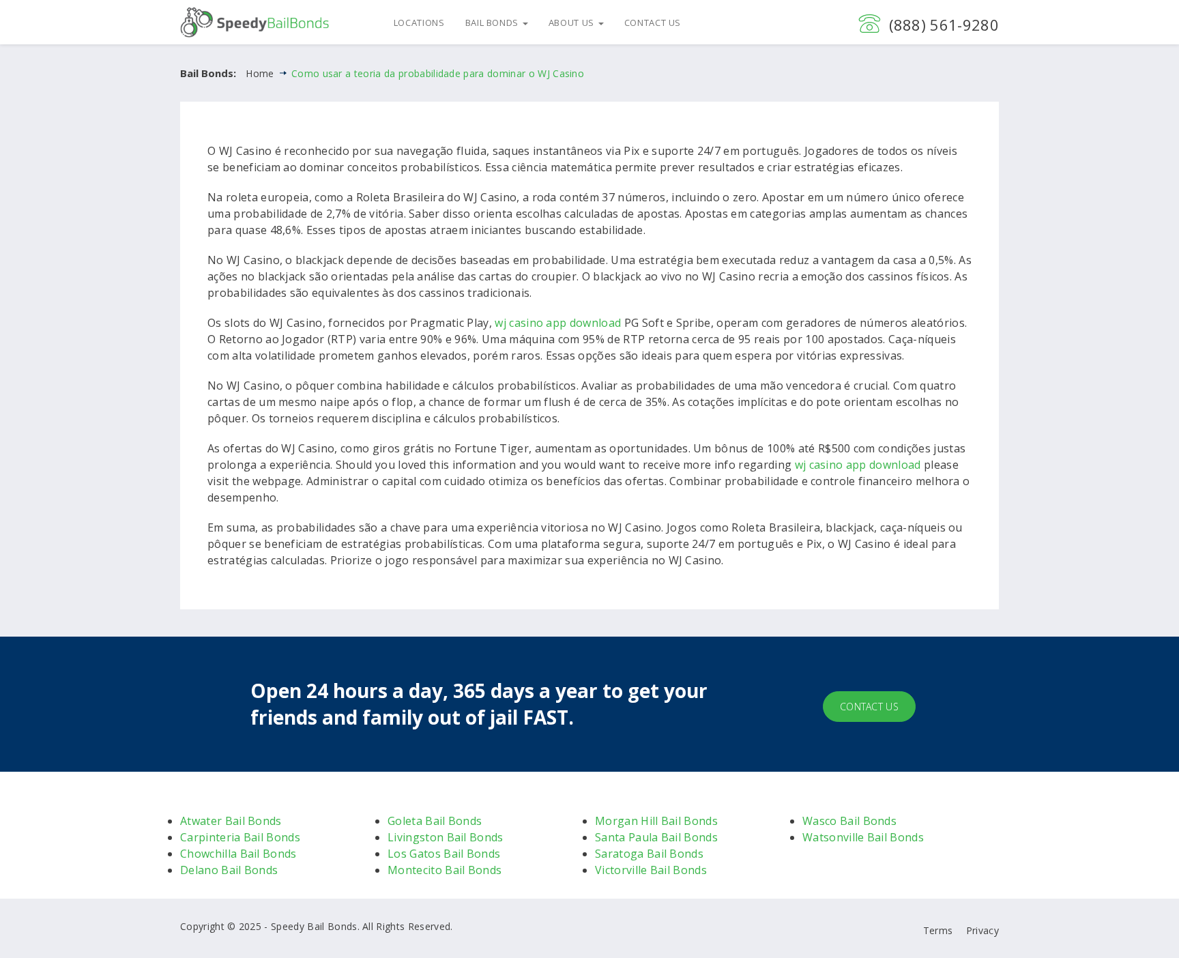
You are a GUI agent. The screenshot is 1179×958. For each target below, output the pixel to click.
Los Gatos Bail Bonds (444, 853)
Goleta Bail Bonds (435, 820)
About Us (573, 22)
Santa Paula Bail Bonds (656, 837)
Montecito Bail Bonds (444, 869)
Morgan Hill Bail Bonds (656, 820)
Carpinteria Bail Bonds (240, 837)
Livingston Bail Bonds (446, 837)
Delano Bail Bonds (229, 869)
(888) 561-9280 (944, 24)
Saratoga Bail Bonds (649, 853)
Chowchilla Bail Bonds (238, 853)
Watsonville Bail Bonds (863, 837)
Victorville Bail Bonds (651, 869)
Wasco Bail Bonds (849, 820)
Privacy (982, 930)
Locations (419, 22)
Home (260, 73)
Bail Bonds (493, 22)
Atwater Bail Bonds (231, 820)
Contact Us (653, 22)
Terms (938, 930)
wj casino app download (558, 322)
